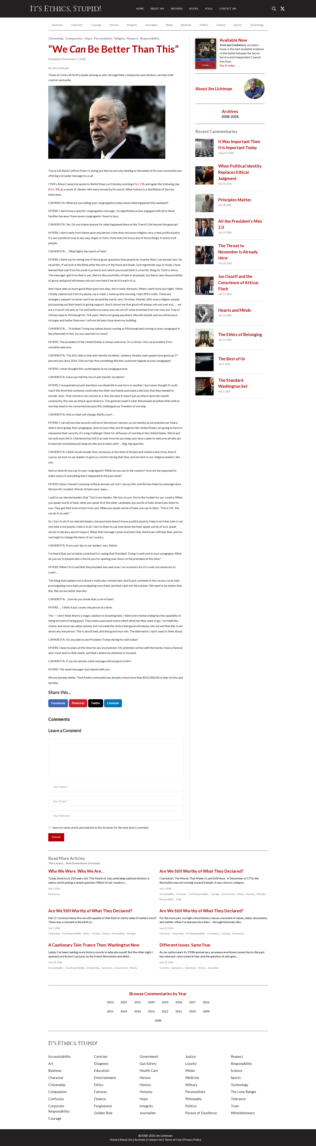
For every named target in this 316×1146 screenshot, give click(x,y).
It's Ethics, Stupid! (65, 9)
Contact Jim (155, 1139)
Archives (139, 1139)
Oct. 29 (138, 184)
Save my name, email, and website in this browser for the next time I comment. (100, 827)
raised (125, 677)
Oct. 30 (54, 189)
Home (113, 1139)
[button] (275, 8)
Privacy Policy (192, 1139)
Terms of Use (173, 1139)
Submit (56, 836)
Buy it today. (227, 65)
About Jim (125, 1139)
